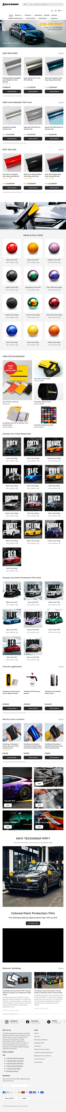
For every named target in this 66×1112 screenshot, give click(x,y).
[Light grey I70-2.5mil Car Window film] (33, 115)
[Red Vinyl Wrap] (12, 557)
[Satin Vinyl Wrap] (12, 331)
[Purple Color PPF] (33, 618)
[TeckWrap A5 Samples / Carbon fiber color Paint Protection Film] (12, 732)
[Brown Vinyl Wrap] (12, 502)
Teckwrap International (11, 1106)
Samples (47, 15)
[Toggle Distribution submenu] (48, 18)
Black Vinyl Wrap (12, 486)
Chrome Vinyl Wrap (33, 315)
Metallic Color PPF (54, 260)
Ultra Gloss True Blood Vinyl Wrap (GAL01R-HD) (11, 175)
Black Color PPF (11, 602)
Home (11, 15)
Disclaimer (37, 1046)
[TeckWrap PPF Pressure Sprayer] (33, 679)
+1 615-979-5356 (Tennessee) (15, 1058)
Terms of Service (39, 1059)
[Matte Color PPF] (33, 248)
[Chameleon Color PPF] (33, 276)
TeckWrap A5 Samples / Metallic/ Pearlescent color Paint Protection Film (54, 746)
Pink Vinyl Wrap (33, 513)
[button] (60, 10)
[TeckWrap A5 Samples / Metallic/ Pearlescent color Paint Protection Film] (54, 732)
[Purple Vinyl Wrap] (54, 529)
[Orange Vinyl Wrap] (54, 447)
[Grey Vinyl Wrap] (12, 447)
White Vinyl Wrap (12, 541)
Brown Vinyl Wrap (11, 513)
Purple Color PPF (33, 630)
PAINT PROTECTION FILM (53, 213)
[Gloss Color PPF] (12, 248)
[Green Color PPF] (54, 618)
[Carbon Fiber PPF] (12, 276)
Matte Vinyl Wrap (54, 342)
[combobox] (42, 4)
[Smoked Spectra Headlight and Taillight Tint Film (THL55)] (12, 66)
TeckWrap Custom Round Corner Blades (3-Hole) (11, 692)
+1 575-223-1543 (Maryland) (14, 1066)
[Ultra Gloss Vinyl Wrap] (54, 303)
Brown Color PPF (33, 657)
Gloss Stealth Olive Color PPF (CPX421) (32, 79)
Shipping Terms (39, 1043)
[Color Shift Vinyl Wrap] (54, 276)
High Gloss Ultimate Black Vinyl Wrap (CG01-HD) (32, 175)
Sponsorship (38, 1062)
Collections (38, 15)
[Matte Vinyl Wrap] (54, 331)
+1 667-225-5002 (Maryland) (14, 1063)
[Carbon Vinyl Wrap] (12, 303)
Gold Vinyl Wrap (54, 486)
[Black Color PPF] (12, 590)
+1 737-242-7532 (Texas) (13, 1068)
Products (28, 15)
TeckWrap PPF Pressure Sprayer (32, 692)
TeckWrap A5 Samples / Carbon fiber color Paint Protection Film (11, 746)
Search (36, 1033)
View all (61, 53)
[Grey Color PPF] (33, 590)
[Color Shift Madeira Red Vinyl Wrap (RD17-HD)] (54, 162)
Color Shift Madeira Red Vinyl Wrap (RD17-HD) (53, 175)
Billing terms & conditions (42, 1056)
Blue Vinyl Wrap (33, 486)
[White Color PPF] (54, 590)
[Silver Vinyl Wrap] (54, 502)
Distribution (43, 18)
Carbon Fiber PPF (12, 287)
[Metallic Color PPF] (54, 248)
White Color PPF (54, 602)
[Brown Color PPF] (33, 645)
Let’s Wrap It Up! (33, 923)
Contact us (54, 18)
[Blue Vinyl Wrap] (33, 474)
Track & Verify (30, 18)
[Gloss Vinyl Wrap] (33, 331)
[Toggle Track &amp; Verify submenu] (36, 18)
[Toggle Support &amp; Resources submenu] (23, 18)
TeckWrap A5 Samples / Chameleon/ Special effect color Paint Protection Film (33, 746)
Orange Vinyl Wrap (54, 458)
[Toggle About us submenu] (22, 15)
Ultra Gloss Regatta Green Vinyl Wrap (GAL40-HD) (53, 79)
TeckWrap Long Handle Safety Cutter (53, 692)
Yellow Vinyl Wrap (33, 541)
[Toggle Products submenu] (32, 15)
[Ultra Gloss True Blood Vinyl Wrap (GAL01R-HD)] (12, 162)
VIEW (7, 805)
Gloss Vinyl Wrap (33, 342)
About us (18, 15)
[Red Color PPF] (12, 645)
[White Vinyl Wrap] (12, 529)
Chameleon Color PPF (33, 287)
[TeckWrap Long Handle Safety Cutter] (54, 679)
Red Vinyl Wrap (11, 568)
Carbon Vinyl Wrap (11, 315)
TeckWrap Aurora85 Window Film (9, 128)
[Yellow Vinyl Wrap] (33, 529)
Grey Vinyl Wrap (12, 458)
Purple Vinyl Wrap (54, 541)
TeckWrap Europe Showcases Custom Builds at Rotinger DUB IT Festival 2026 (48, 991)
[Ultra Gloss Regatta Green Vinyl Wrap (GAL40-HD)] (54, 66)
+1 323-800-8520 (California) (15, 1061)
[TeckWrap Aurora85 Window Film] (12, 115)
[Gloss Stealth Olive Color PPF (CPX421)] (33, 66)
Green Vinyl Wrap (33, 458)
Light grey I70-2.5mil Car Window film (32, 128)
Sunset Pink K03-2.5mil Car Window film (54, 128)
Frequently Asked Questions (43, 1052)
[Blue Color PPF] (12, 618)
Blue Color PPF (12, 630)
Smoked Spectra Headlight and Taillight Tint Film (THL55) (12, 80)
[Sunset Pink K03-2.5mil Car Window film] (54, 115)
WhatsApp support (12, 1071)
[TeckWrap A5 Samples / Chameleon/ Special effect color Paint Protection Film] (33, 732)
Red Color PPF (12, 657)
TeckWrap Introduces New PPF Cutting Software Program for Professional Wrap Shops (17, 993)
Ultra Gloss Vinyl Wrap (54, 315)
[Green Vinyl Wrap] (33, 447)
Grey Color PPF (33, 602)
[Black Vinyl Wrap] (12, 474)
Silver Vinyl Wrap (54, 513)
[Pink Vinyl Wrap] (33, 502)
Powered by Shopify (23, 1106)
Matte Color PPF (33, 260)
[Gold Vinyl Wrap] (54, 474)
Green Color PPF (54, 630)
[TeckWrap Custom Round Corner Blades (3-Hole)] (12, 679)
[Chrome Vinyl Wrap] (33, 303)
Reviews (54, 15)
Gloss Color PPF (11, 260)
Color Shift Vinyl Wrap (54, 287)
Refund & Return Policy (41, 1049)
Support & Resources (15, 18)
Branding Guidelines (40, 1039)
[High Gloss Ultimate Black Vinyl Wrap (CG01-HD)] (33, 162)
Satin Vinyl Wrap (12, 342)
